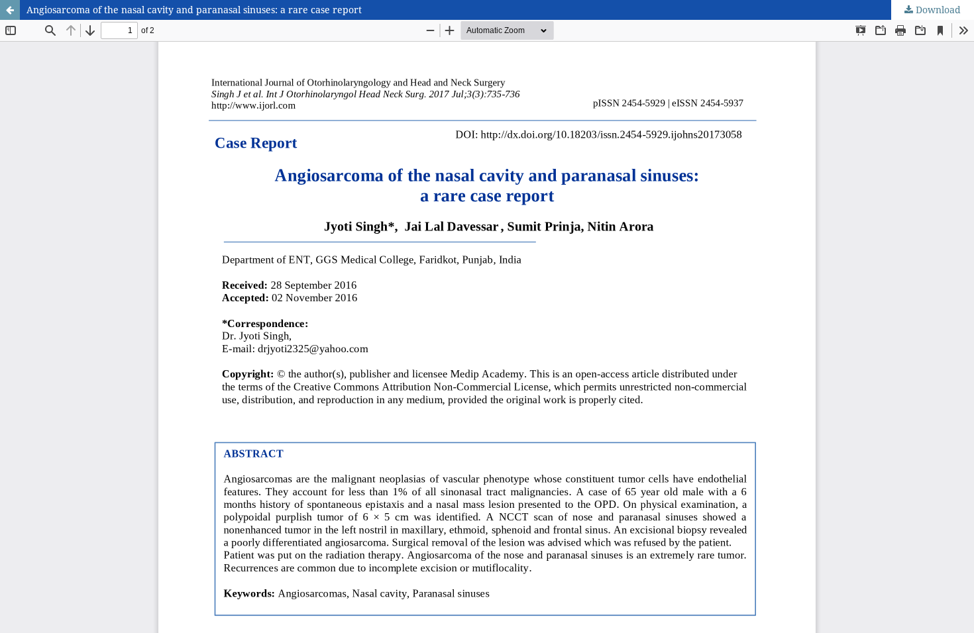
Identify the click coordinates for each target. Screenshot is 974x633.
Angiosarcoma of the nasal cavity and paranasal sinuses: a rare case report (194, 9)
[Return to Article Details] (10, 10)
